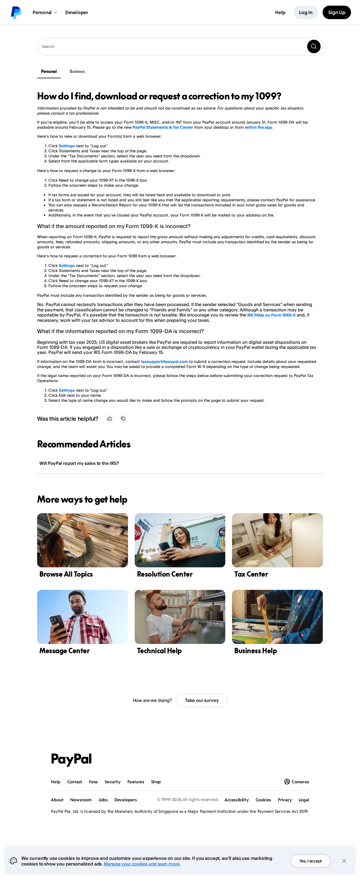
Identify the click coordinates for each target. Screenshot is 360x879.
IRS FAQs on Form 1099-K (271, 315)
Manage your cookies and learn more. (142, 864)
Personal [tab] (49, 71)
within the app (258, 127)
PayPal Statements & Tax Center (162, 127)
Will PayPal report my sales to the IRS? (79, 463)
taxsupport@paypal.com (164, 361)
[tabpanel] (176, 247)
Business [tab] (77, 71)
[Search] (314, 46)
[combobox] (180, 46)
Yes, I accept (311, 860)
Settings (67, 145)
